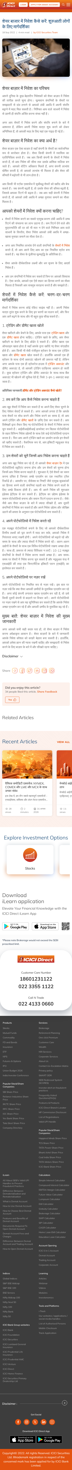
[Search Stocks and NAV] (63, 4)
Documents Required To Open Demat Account (15, 1227)
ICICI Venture (9, 1364)
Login (23, 5)
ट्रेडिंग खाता (57, 333)
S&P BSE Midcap (11, 1283)
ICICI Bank (8, 1330)
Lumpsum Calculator (49, 1199)
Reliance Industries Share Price (16, 1098)
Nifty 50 (7, 1316)
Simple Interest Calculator (52, 1180)
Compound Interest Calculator (54, 1185)
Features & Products (49, 1102)
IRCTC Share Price (12, 1104)
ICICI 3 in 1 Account (49, 1250)
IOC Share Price (11, 1113)
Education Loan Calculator (52, 1237)
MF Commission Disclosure (52, 1112)
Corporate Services (48, 1056)
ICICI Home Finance (13, 1373)
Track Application (47, 1333)
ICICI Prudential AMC (13, 1359)
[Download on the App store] (23, 1439)
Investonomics (46, 1297)
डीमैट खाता (13, 337)
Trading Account (47, 1260)
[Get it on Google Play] (49, 1439)
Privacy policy (46, 1070)
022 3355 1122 (36, 986)
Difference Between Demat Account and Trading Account (18, 1242)
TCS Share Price (47, 1143)
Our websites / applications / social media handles (53, 1317)
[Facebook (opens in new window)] (18, 1422)
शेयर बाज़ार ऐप (54, 463)
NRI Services (45, 1051)
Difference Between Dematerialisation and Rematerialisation (14, 1194)
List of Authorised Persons (52, 1323)
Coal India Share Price (50, 1157)
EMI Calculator (46, 1204)
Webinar (43, 1283)
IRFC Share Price (11, 1109)
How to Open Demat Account (18, 1248)
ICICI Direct (8, 1369)
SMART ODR (45, 1075)
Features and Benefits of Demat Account (15, 1220)
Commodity (9, 1037)
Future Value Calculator (51, 1194)
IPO (4, 1066)
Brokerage (44, 1028)
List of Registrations (49, 1117)
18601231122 (36, 979)
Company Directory (12, 1127)
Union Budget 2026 (13, 1070)
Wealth (42, 1047)
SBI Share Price (10, 1092)
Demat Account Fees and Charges (16, 1235)
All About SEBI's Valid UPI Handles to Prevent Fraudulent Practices (16, 1183)
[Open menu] (68, 4)
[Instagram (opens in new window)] (27, 1422)
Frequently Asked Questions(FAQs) (48, 1097)
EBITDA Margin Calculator (52, 1189)
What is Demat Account (15, 1201)
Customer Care (46, 1042)
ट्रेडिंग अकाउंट (56, 364)
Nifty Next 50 (9, 1302)
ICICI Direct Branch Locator (52, 1107)
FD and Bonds (10, 1042)
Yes (10, 699)
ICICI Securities (10, 1339)
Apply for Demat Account (44, 5)
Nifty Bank (8, 1311)
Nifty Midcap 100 (11, 1297)
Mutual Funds (10, 1033)
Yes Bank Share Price (13, 1118)
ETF (5, 1051)
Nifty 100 (7, 1307)
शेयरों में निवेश (62, 245)
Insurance (8, 1047)
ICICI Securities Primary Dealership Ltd (14, 1380)
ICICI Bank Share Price (50, 1166)
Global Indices (10, 1278)
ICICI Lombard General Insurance (14, 1346)
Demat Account (47, 1255)
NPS (5, 1056)
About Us (43, 1061)
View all (63, 742)
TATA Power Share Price (51, 1147)
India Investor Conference (16, 1075)
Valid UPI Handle (47, 1121)
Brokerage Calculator (49, 1213)
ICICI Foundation (11, 1334)
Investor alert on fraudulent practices (52, 1089)
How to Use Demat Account (17, 1206)
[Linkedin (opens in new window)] (44, 1422)
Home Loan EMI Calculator (52, 1232)
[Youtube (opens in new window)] (52, 1422)
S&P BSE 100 (9, 1288)
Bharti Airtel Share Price (51, 1152)
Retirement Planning (49, 1033)
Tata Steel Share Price (14, 1123)
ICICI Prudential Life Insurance (13, 1353)
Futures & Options (12, 1061)
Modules (43, 1292)
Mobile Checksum (48, 1328)
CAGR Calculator (47, 1227)
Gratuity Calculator (48, 1208)
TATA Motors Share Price (51, 1162)
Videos (42, 1288)
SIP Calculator (46, 1222)
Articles (43, 1278)
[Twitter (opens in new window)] (35, 1422)
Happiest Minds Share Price (53, 1138)
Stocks (6, 1028)
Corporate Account (48, 1265)
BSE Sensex (9, 1292)
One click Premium (48, 1037)
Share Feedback (47, 691)
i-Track (42, 1311)
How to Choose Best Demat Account (17, 1212)
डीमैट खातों (27, 420)
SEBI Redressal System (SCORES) (50, 1081)
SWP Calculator (47, 1218)
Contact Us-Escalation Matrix (53, 1066)
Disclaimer (10, 656)
